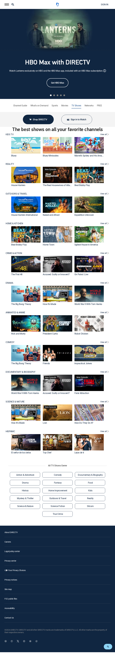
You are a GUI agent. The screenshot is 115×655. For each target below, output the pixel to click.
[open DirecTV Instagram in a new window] (24, 641)
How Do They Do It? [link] (83, 422)
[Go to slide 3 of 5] (57, 95)
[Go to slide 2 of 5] (54, 95)
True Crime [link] (58, 513)
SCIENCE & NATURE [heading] (15, 401)
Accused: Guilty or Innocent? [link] (56, 274)
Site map (8, 589)
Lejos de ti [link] (79, 452)
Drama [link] (25, 482)
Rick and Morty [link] (18, 333)
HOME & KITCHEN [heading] (14, 223)
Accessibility (9, 608)
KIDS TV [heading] (10, 134)
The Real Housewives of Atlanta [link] (58, 185)
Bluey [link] (13, 155)
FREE (99, 105)
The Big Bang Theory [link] (21, 304)
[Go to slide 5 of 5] (64, 95)
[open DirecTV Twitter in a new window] (18, 641)
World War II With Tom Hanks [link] (88, 304)
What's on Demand (39, 105)
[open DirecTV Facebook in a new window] (12, 641)
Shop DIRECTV (40, 119)
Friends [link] (46, 363)
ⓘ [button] (104, 71)
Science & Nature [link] (25, 506)
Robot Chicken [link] (81, 333)
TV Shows (76, 105)
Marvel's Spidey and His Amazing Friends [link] (94, 155)
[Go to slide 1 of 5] (51, 95)
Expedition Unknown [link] (84, 214)
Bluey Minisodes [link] (50, 155)
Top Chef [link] (47, 452)
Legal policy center (12, 551)
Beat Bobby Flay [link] (82, 185)
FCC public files (10, 598)
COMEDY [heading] (10, 342)
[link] (26, 145)
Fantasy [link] (58, 482)
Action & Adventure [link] (25, 474)
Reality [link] (90, 498)
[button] (6, 4)
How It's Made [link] (49, 304)
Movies (64, 105)
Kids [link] (90, 490)
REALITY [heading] (10, 164)
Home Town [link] (48, 244)
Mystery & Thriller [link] (25, 498)
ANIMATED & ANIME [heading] (15, 312)
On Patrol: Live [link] (81, 274)
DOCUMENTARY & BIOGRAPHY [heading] (20, 371)
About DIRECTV (11, 532)
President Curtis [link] (50, 333)
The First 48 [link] (16, 274)
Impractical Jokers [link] (83, 363)
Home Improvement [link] (57, 490)
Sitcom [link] (90, 506)
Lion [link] (45, 422)
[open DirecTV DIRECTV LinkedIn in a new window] (5, 641)
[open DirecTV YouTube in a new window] (30, 641)
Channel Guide (20, 105)
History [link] (25, 490)
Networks (89, 105)
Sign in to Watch (78, 119)
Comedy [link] (58, 474)
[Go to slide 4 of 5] (61, 95)
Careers (7, 541)
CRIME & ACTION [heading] (14, 253)
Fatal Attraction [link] (81, 393)
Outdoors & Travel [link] (57, 498)
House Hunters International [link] (24, 214)
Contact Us (9, 617)
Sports (55, 105)
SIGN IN (104, 4)
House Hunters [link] (18, 185)
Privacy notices (10, 579)
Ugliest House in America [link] (86, 244)
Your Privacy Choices (17, 570)
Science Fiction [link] (58, 506)
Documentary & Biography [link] (90, 474)
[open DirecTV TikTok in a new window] (36, 641)
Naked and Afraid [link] (51, 214)
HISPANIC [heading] (10, 431)
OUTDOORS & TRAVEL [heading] (16, 193)
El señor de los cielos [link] (21, 452)
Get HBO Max (57, 82)
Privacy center (10, 560)
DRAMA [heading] (9, 282)
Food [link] (90, 482)
